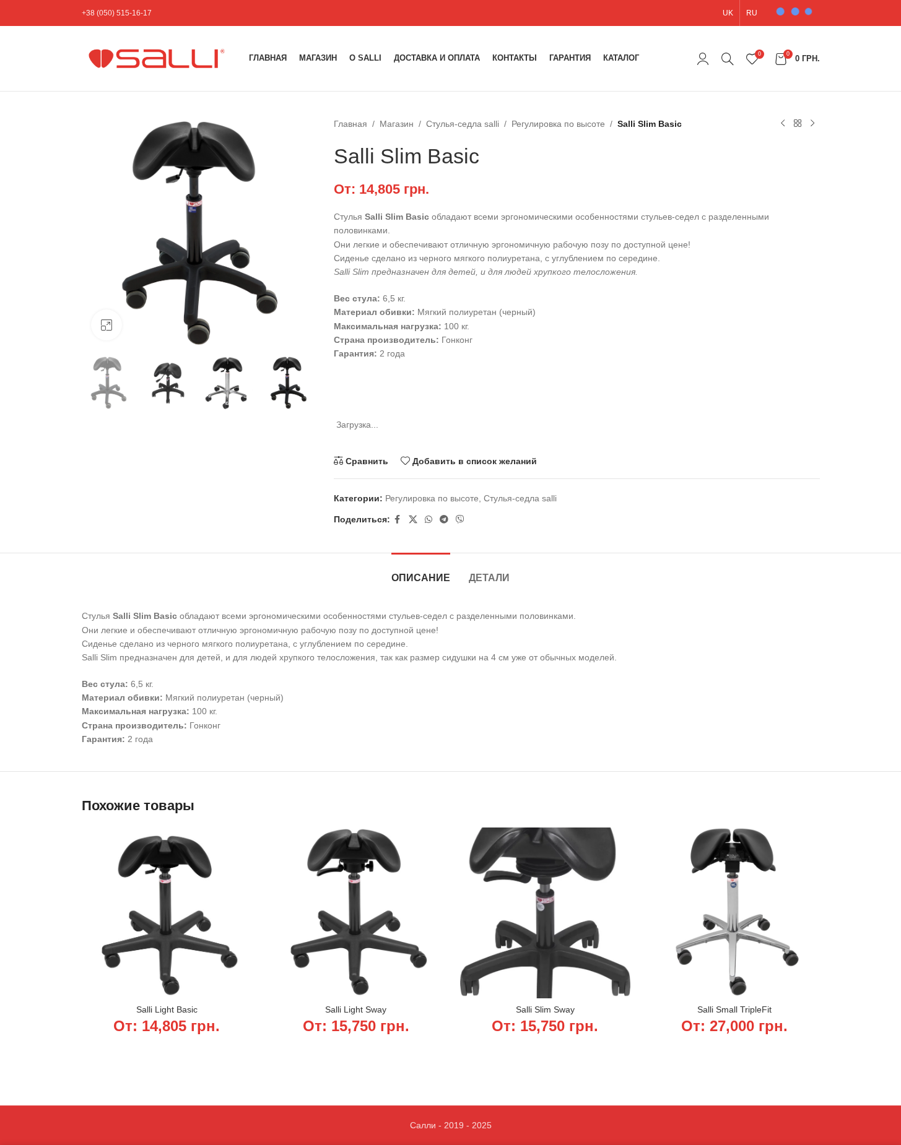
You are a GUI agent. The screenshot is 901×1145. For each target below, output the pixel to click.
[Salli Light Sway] (356, 912)
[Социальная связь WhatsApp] (428, 519)
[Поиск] (727, 58)
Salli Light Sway (355, 1009)
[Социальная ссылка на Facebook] (397, 519)
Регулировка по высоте (558, 124)
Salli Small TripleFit (734, 1009)
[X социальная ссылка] (413, 519)
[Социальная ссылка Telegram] (444, 519)
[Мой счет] (702, 58)
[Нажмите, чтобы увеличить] (106, 324)
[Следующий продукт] (812, 123)
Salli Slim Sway (545, 1009)
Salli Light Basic (167, 1009)
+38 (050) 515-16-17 (117, 13)
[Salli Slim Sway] (545, 912)
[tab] (420, 571)
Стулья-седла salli (462, 124)
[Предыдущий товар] (782, 123)
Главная (350, 124)
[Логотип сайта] (159, 58)
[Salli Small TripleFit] (734, 912)
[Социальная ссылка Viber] (460, 519)
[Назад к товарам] (797, 123)
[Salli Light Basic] (167, 912)
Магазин (397, 124)
